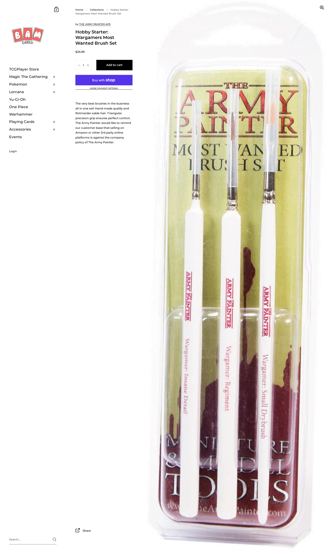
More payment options (104, 88)
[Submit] (55, 539)
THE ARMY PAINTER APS (95, 24)
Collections (97, 9)
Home (79, 9)
